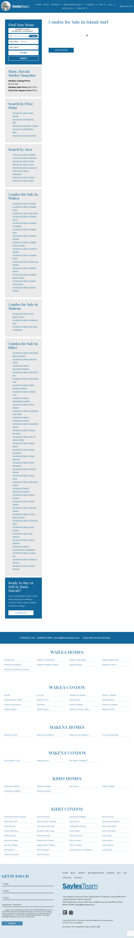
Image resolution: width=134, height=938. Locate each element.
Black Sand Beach (45, 735)
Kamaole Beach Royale (15, 817)
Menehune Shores (45, 840)
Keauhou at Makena (79, 735)
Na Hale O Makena (78, 760)
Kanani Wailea (76, 704)
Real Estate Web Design (71, 927)
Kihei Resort (107, 840)
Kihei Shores (10, 826)
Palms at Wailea (109, 704)
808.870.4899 (44, 638)
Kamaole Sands (109, 826)
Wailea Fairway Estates (47, 664)
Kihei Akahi (75, 831)
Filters (23, 53)
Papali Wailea (10, 709)
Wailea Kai (9, 660)
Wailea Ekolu (43, 709)
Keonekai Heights (12, 791)
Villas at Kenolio (11, 854)
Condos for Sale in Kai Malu (25, 213)
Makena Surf (43, 760)
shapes (34, 36)
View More (61, 50)
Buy (119, 873)
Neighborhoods (96, 873)
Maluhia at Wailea (12, 664)
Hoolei (7, 695)
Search (23, 58)
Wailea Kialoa (76, 664)
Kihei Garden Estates (46, 821)
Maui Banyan (10, 835)
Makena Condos (67, 752)
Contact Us (21, 613)
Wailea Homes (67, 652)
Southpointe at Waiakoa (81, 850)
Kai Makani (9, 850)
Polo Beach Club (12, 760)
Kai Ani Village (10, 845)
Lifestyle (67, 878)
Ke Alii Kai (74, 786)
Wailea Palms (108, 709)
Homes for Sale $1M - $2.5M (25, 126)
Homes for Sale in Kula (23, 164)
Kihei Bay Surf (10, 821)
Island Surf (74, 821)
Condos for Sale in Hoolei (24, 203)
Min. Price (14, 42)
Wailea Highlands (110, 660)
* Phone (5, 897)
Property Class (22, 29)
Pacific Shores (76, 835)
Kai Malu (41, 704)
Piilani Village (108, 786)
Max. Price (13, 47)
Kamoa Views (43, 817)
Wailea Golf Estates (46, 660)
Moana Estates (44, 791)
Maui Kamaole (109, 831)
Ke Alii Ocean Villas (46, 831)
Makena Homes (67, 727)
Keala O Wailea (109, 695)
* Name (5, 884)
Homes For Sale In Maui (24, 177)
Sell (125, 873)
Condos (110, 873)
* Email (5, 891)
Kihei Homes (67, 778)
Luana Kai (106, 850)
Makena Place (10, 735)
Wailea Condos (67, 687)
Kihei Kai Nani (76, 845)
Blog (46, 5)
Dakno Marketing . (92, 927)
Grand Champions (12, 704)
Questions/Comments (12, 904)
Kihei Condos (67, 809)
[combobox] (23, 30)
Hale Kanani (107, 845)
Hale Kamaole (43, 835)
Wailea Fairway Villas (79, 709)
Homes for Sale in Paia (23, 180)
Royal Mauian (43, 854)
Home (38, 5)
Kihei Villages (43, 850)
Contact (78, 878)
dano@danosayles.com (67, 638)
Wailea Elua (75, 700)
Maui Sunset (75, 840)
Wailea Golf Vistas (78, 660)
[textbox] (24, 36)
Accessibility (78, 923)
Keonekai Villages (78, 817)
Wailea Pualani (109, 664)
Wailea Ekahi (108, 700)
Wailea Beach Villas (13, 700)
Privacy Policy (29, 917)
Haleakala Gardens (111, 821)
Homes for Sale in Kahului (25, 158)
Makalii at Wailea (77, 695)
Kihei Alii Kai (107, 817)
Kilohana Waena (12, 786)
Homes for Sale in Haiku (24, 155)
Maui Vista (107, 835)
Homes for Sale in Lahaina (25, 167)
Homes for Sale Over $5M (24, 135)
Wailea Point (43, 700)
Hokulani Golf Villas (46, 826)
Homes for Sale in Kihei (23, 161)
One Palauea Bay (110, 735)
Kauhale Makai (11, 840)
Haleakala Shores (78, 826)
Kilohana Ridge (44, 786)
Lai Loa (40, 695)
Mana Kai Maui (11, 831)
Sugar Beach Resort (46, 845)
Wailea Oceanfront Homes (16, 669)
